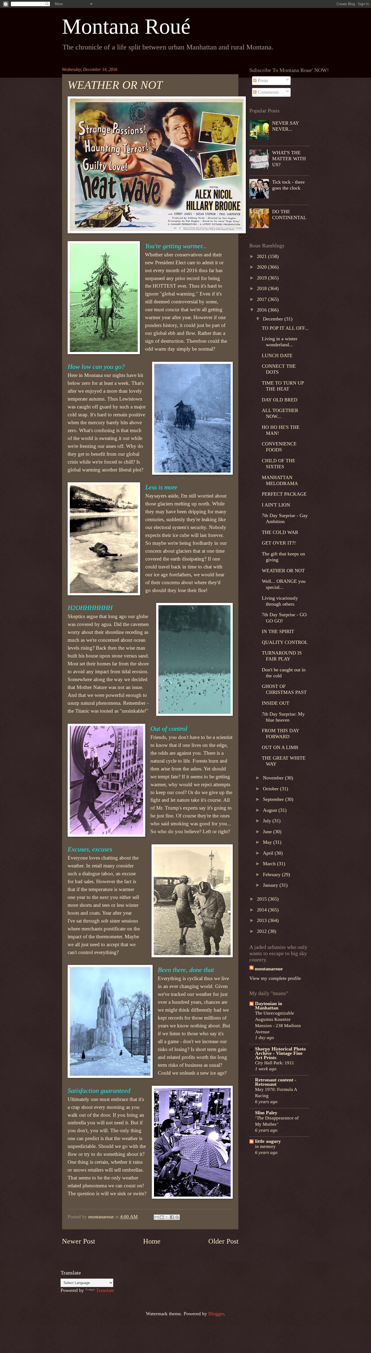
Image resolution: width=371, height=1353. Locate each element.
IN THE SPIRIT (278, 631)
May (268, 842)
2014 (262, 910)
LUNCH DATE (277, 355)
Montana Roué (126, 26)
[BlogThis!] (161, 1217)
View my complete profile (275, 978)
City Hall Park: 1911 (274, 1062)
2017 (262, 299)
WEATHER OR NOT (283, 570)
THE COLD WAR (280, 532)
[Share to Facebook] (172, 1217)
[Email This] (156, 1217)
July (267, 820)
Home (152, 1241)
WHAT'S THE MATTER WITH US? (289, 158)
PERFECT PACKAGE (284, 494)
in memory (265, 1146)
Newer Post (78, 1241)
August (270, 810)
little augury (268, 1141)
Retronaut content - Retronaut (275, 1082)
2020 (262, 267)
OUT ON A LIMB (280, 747)
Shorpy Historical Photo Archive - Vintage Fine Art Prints (280, 1053)
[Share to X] (166, 1217)
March (270, 863)
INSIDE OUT (275, 703)
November (274, 778)
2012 (262, 931)
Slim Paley (266, 1112)
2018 (262, 288)
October (271, 788)
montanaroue (269, 968)
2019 (262, 278)
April (269, 853)
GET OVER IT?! (279, 543)
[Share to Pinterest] (177, 1217)
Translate (105, 1290)
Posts (262, 80)
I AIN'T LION (276, 505)
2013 (262, 920)
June (268, 831)
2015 (262, 899)
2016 (262, 310)
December (273, 319)
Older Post (223, 1241)
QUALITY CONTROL (285, 642)
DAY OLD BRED (279, 399)
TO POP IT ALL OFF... (285, 328)
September (274, 799)
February (272, 874)
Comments (267, 92)
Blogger (216, 1313)
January (271, 885)
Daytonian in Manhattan (268, 1006)
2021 (262, 256)
